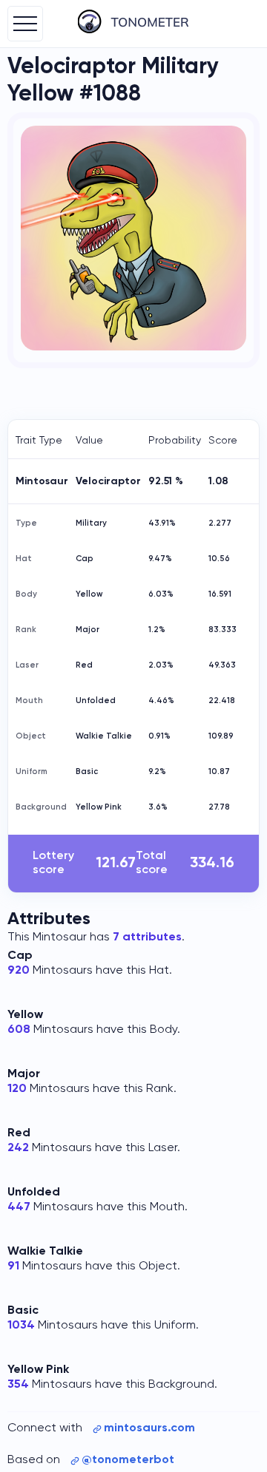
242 (18, 1148)
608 (18, 1030)
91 (13, 1266)
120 (17, 1089)
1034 (21, 1326)
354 (18, 1385)
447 (18, 1207)
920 (18, 971)
